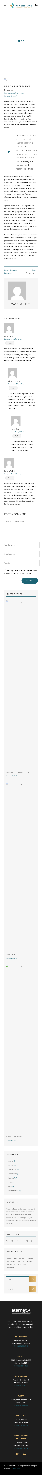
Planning (30, 1261)
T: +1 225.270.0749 (21, 1346)
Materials (21, 1261)
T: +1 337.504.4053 (21, 1366)
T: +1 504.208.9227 (21, 1386)
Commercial (12, 1169)
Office (22, 93)
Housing (11, 1178)
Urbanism (10, 1267)
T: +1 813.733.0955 (21, 1405)
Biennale (11, 1165)
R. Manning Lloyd (12, 93)
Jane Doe (8, 336)
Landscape (11, 1261)
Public (10, 1186)
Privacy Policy (16, 1469)
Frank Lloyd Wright (15, 1137)
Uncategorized (13, 1191)
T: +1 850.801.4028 (21, 1425)
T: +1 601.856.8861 (21, 1448)
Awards (10, 1161)
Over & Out (11, 954)
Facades (22, 1258)
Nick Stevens (14, 381)
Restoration (8, 273)
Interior (6, 270)
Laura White (10, 471)
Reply (10, 343)
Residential (13, 270)
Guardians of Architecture (18, 772)
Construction (12, 1258)
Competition (12, 1174)
